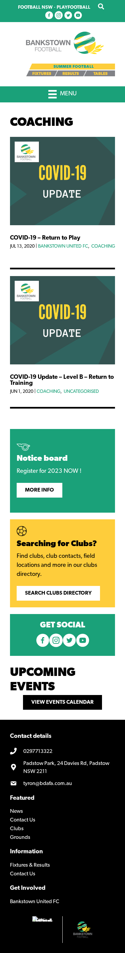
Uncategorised (81, 391)
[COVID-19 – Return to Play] (62, 224)
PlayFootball (73, 7)
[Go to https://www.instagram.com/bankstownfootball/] (59, 15)
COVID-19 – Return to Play (45, 238)
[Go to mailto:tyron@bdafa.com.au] (62, 783)
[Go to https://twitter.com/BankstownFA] (68, 15)
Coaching (103, 246)
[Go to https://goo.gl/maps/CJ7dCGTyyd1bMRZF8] (62, 768)
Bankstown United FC (63, 246)
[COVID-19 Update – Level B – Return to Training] (62, 363)
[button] (39, 490)
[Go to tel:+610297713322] (62, 751)
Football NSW (35, 7)
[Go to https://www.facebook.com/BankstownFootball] (49, 15)
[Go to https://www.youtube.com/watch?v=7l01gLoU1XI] (78, 15)
